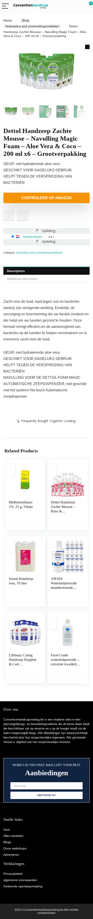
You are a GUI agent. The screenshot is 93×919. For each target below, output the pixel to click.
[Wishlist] (79, 6)
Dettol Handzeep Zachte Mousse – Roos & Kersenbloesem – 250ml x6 (63, 511)
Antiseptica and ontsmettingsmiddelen (32, 26)
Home (7, 20)
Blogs (7, 842)
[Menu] (5, 6)
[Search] (69, 6)
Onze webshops (14, 848)
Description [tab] (16, 271)
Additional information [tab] (22, 279)
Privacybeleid (12, 873)
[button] (87, 47)
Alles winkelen (13, 836)
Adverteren (11, 854)
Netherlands (32, 236)
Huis (6, 829)
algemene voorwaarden (20, 880)
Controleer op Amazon (46, 198)
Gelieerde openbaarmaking (22, 886)
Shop (25, 20)
